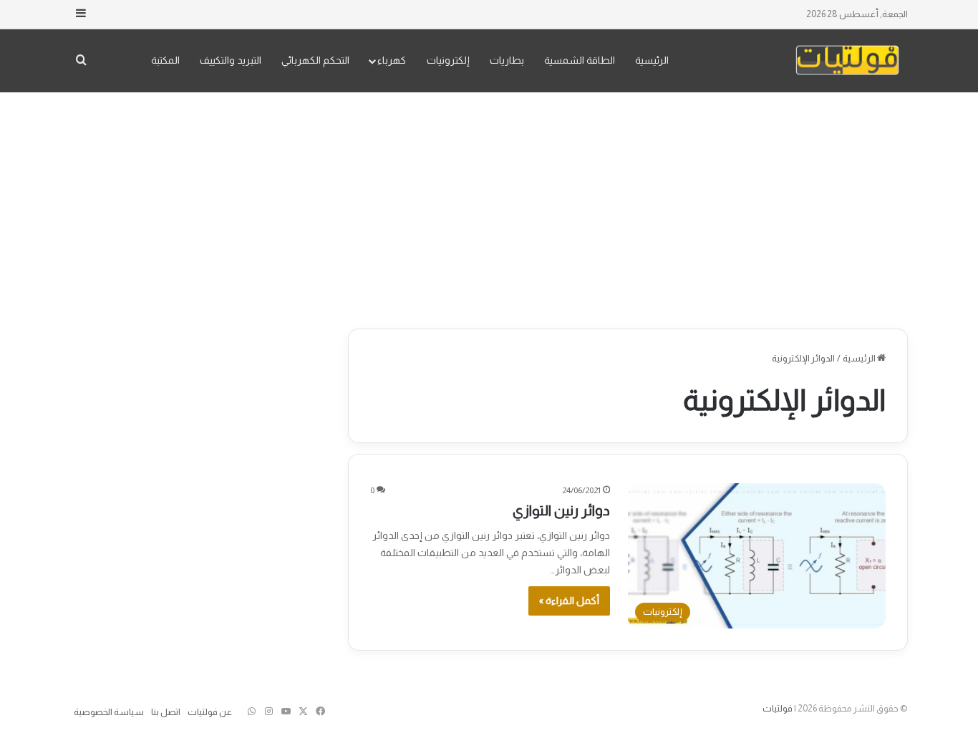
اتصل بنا (165, 712)
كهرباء (391, 60)
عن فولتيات (210, 712)
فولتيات (777, 708)
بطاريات (507, 60)
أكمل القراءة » (569, 600)
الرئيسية (652, 60)
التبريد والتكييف (230, 60)
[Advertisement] (489, 207)
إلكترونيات (448, 60)
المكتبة (165, 60)
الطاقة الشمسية (579, 60)
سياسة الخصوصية (109, 712)
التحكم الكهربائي (315, 60)
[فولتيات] (847, 60)
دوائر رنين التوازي (561, 510)
